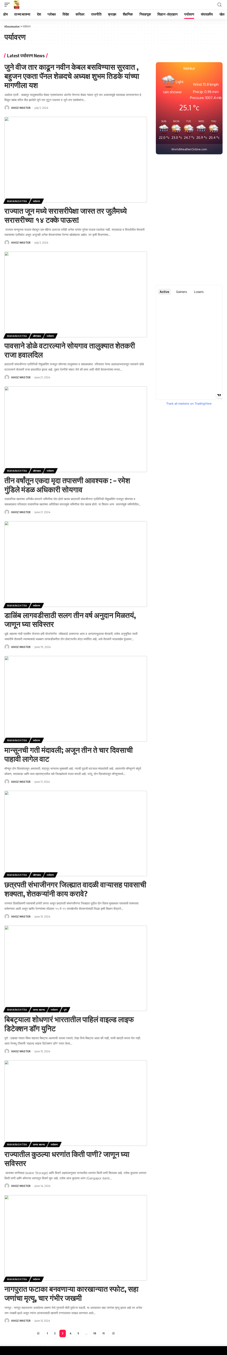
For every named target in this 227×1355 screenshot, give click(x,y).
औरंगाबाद (37, 336)
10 (94, 1333)
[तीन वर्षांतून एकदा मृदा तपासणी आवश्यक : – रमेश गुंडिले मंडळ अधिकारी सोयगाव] (75, 429)
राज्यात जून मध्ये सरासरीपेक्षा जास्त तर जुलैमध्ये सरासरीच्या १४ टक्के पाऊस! (65, 215)
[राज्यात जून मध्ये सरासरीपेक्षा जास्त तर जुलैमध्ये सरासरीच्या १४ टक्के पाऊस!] (75, 160)
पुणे (65, 1009)
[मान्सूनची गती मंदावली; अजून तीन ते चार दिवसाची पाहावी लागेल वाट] (75, 699)
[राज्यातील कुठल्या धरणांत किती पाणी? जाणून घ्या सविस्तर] (75, 1103)
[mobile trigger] (8, 4)
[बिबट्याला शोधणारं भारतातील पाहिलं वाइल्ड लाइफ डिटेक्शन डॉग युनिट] (75, 968)
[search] (219, 4)
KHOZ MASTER (21, 107)
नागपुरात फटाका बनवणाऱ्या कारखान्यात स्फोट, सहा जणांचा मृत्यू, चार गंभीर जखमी (71, 1293)
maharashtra (17, 201)
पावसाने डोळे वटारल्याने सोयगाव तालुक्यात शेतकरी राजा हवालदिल (69, 350)
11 (103, 1333)
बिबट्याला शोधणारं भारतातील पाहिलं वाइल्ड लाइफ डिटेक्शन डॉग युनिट (69, 1023)
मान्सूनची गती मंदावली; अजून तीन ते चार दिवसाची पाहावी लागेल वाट (68, 754)
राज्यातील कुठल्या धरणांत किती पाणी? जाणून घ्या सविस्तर (66, 1158)
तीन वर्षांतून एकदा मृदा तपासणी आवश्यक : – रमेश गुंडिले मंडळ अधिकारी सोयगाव (67, 484)
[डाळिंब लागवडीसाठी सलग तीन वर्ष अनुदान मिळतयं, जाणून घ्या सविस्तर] (75, 564)
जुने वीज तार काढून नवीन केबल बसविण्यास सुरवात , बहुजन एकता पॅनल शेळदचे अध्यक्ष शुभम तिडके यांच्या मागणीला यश (71, 75)
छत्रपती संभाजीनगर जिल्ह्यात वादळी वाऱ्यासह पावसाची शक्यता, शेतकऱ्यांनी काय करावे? (75, 889)
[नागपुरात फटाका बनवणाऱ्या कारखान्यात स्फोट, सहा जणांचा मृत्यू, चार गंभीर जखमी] (75, 1238)
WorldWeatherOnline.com (189, 149)
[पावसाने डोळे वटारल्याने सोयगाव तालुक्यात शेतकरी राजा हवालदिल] (75, 294)
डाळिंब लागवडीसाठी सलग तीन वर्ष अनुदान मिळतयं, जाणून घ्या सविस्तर (70, 619)
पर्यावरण (36, 201)
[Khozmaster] (16, 4)
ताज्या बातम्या (39, 1009)
